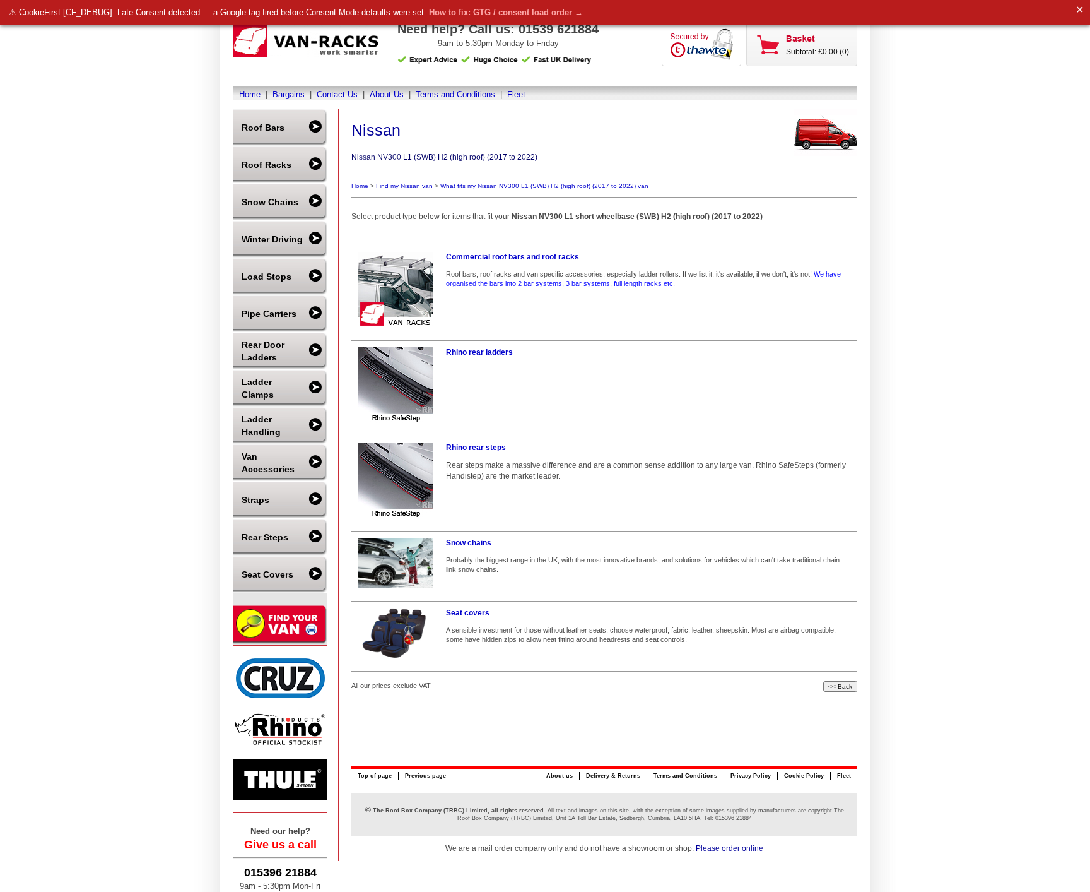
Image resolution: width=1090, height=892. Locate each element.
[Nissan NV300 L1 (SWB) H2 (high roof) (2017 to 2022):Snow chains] (399, 563)
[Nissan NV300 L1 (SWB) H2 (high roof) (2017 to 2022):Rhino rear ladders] (399, 385)
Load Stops (266, 276)
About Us (387, 94)
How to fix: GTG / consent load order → (506, 12)
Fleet (516, 94)
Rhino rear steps (476, 447)
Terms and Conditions (455, 94)
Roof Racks (266, 165)
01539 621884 (559, 29)
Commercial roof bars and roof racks (512, 257)
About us (559, 776)
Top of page (375, 776)
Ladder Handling (261, 425)
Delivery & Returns (613, 776)
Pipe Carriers (269, 314)
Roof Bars (263, 127)
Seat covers (467, 613)
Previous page (425, 776)
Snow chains (468, 542)
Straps (255, 500)
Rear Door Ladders (263, 351)
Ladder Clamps (258, 388)
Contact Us (337, 94)
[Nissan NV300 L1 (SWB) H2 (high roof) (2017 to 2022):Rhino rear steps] (399, 480)
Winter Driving (272, 239)
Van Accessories (268, 462)
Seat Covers (267, 574)
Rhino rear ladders (479, 352)
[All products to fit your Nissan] (825, 153)
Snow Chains (270, 202)
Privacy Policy (750, 776)
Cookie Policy (804, 776)
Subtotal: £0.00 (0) (817, 51)
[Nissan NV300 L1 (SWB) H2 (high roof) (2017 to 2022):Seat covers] (399, 633)
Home (250, 94)
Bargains (288, 94)
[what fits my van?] (280, 642)
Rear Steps (265, 537)
